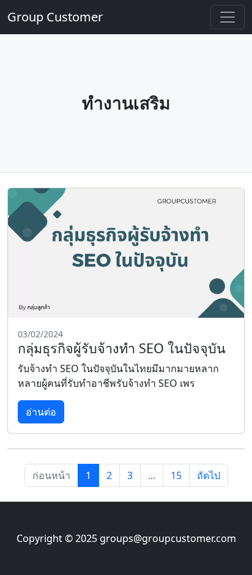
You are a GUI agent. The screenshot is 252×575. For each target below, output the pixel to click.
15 (176, 475)
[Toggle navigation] (227, 17)
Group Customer (55, 17)
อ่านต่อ (41, 412)
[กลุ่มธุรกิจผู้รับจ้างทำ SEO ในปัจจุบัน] (126, 253)
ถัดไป (208, 475)
